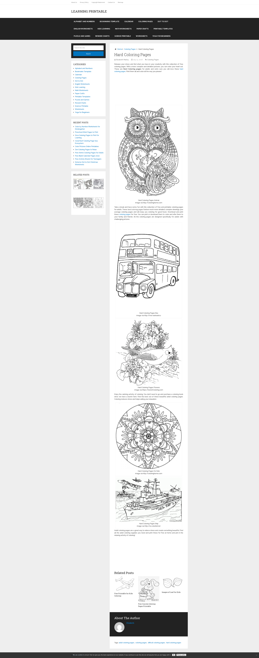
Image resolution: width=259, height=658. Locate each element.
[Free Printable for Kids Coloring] (125, 583)
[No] (256, 655)
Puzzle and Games (82, 36)
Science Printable (123, 36)
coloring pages (125, 214)
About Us (74, 2)
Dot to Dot (163, 21)
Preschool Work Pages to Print (86, 132)
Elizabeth (130, 623)
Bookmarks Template (109, 21)
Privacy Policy (84, 2)
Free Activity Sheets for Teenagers (88, 159)
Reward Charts (102, 36)
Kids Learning (104, 29)
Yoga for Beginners (161, 36)
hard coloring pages (173, 643)
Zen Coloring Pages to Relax (86, 150)
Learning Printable (89, 11)
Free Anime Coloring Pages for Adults (89, 153)
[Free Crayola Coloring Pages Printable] (148, 589)
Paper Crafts (143, 29)
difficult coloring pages (156, 643)
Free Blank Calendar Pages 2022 (87, 156)
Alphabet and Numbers (84, 21)
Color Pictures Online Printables (87, 146)
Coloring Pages (145, 21)
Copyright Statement (98, 2)
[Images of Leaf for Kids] (172, 583)
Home (119, 49)
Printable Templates (163, 29)
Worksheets (141, 36)
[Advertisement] (148, 89)
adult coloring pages (126, 643)
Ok (174, 655)
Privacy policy (181, 655)
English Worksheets (83, 29)
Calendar (128, 21)
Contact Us (111, 2)
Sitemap (120, 2)
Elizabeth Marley (122, 60)
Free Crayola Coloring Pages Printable (147, 605)
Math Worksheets (123, 29)
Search (88, 54)
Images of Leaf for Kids (171, 592)
